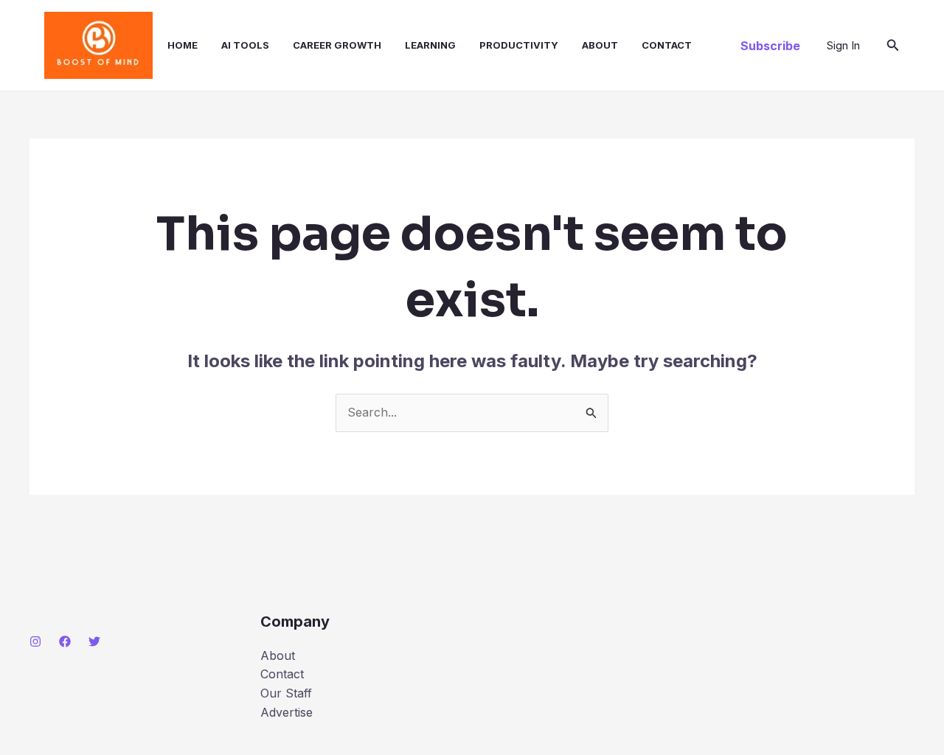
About (600, 45)
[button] (770, 46)
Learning (430, 45)
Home (182, 45)
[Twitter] (94, 641)
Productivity (518, 45)
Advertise (286, 712)
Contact (667, 45)
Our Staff (286, 693)
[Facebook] (65, 641)
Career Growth (337, 45)
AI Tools (245, 45)
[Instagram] (35, 641)
